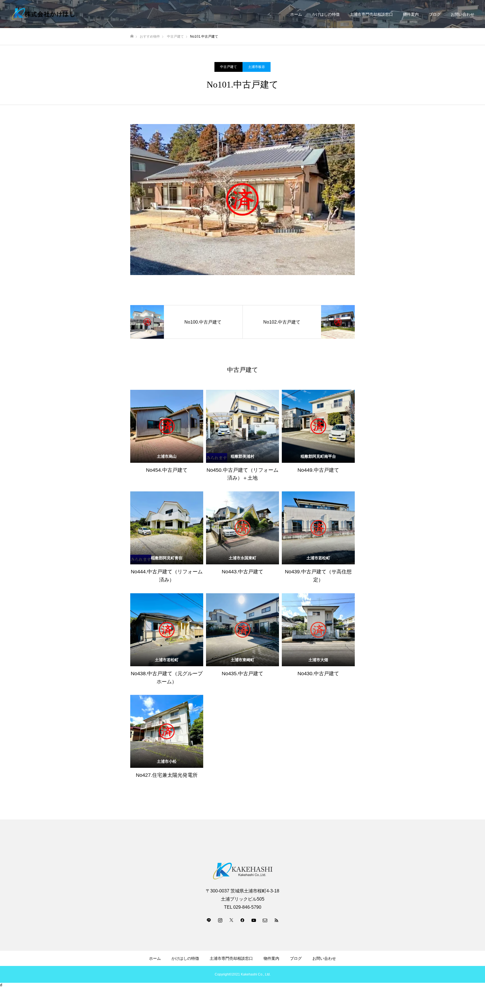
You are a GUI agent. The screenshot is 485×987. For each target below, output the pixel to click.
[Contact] (265, 920)
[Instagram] (220, 920)
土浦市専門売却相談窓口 (371, 14)
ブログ (435, 14)
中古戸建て (228, 67)
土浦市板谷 (256, 67)
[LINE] (209, 920)
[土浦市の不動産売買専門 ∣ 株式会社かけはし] (43, 14)
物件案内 (411, 14)
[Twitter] (231, 920)
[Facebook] (242, 920)
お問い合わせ (462, 14)
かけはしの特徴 (326, 14)
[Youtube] (254, 920)
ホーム (296, 14)
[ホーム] (132, 36)
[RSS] (276, 920)
